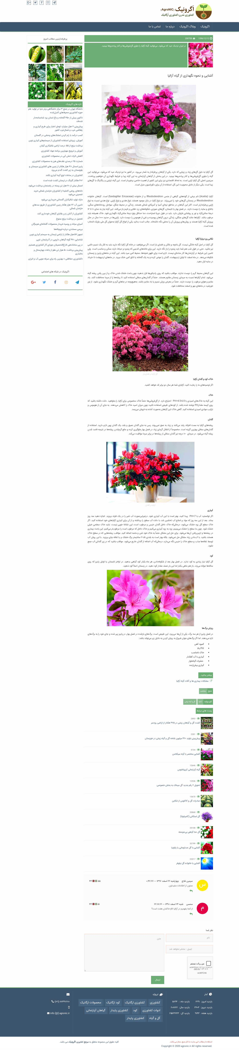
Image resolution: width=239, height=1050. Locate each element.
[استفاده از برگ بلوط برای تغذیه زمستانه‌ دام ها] (55, 90)
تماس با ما (155, 27)
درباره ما (170, 27)
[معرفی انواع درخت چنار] (55, 72)
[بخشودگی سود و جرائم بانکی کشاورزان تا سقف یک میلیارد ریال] (73, 72)
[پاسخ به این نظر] (191, 891)
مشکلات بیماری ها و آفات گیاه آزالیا (192, 681)
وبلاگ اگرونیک (187, 27)
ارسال (157, 980)
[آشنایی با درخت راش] (73, 54)
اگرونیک (205, 27)
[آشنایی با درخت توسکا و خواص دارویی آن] (55, 54)
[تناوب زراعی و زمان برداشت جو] (73, 90)
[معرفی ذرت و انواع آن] (37, 54)
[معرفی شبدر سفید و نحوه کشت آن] (37, 90)
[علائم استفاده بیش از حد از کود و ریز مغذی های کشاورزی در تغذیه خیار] (37, 72)
